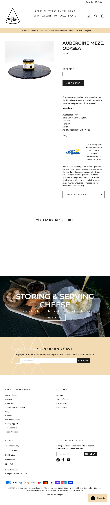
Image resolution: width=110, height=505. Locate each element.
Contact (8, 399)
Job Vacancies (11, 428)
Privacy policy (61, 403)
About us (9, 403)
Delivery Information (76, 194)
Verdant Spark (58, 495)
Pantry (62, 11)
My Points (99, 2)
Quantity (68, 69)
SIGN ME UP (83, 360)
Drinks (72, 11)
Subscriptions (50, 16)
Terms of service (63, 399)
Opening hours (11, 395)
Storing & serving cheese (15, 407)
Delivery (59, 395)
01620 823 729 (11, 469)
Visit (55, 20)
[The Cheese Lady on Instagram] (58, 459)
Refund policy (61, 407)
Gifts (37, 16)
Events (72, 16)
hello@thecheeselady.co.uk (16, 474)
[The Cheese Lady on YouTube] (68, 459)
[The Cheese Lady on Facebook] (63, 459)
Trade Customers (12, 432)
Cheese (38, 11)
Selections (50, 11)
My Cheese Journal (12, 420)
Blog (7, 411)
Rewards (89, 2)
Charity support (11, 424)
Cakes (63, 16)
